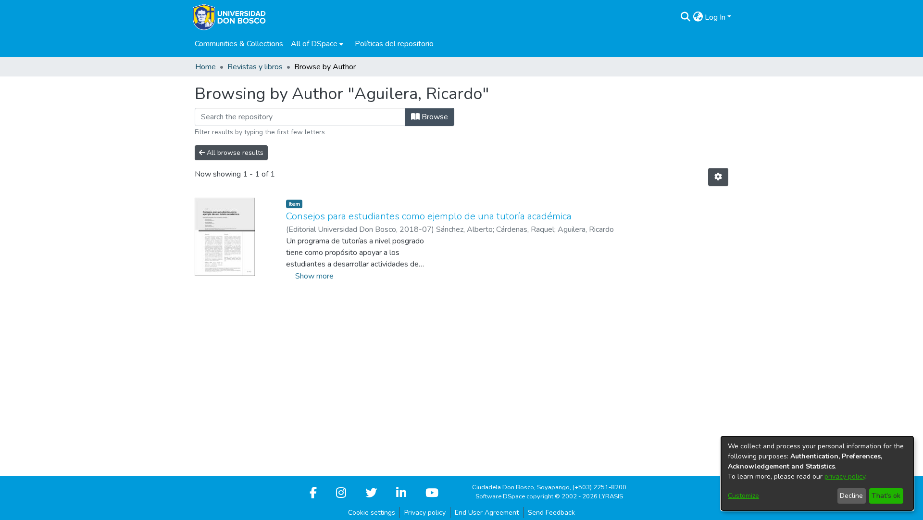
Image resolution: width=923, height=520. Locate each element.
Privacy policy (425, 512)
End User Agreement (487, 512)
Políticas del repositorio (394, 43)
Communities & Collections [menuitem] (239, 43)
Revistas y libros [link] (255, 67)
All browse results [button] (234, 152)
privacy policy (844, 476)
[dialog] (817, 473)
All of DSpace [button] (314, 43)
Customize (743, 495)
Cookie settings (371, 512)
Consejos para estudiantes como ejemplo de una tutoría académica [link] (429, 216)
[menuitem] (317, 44)
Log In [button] (716, 17)
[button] (685, 17)
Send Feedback (551, 512)
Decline (851, 495)
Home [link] (205, 67)
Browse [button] (434, 117)
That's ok (886, 495)
